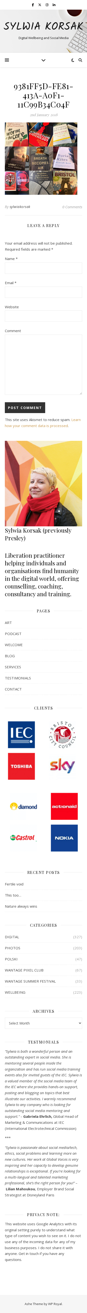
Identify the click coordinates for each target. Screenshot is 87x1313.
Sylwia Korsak (43, 27)
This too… (13, 895)
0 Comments (72, 206)
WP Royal (55, 1304)
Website (12, 306)
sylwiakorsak (20, 206)
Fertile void (14, 884)
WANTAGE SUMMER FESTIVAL (30, 981)
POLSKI (11, 959)
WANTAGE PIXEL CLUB (24, 970)
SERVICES (13, 666)
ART (8, 622)
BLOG (10, 655)
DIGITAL (12, 936)
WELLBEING (15, 992)
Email (10, 282)
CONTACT (13, 689)
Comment (13, 330)
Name (11, 258)
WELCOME (14, 644)
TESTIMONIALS (18, 678)
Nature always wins (21, 906)
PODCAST (13, 633)
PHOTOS (12, 947)
